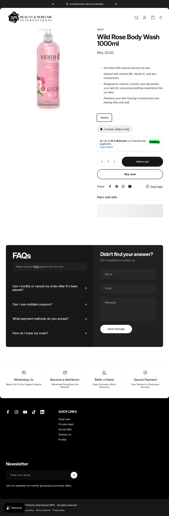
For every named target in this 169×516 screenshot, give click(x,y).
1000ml (104, 117)
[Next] (115, 4)
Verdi (100, 29)
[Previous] (53, 4)
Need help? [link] (157, 186)
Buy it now (130, 174)
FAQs (36, 266)
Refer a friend (104, 379)
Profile (62, 439)
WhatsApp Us (24, 379)
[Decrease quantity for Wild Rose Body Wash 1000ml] (101, 161)
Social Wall (65, 429)
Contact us (64, 434)
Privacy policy (58, 510)
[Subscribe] (74, 475)
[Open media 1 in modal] (48, 69)
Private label (65, 424)
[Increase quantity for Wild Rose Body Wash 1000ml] (115, 161)
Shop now (64, 419)
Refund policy (28, 510)
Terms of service (43, 510)
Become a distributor (65, 379)
